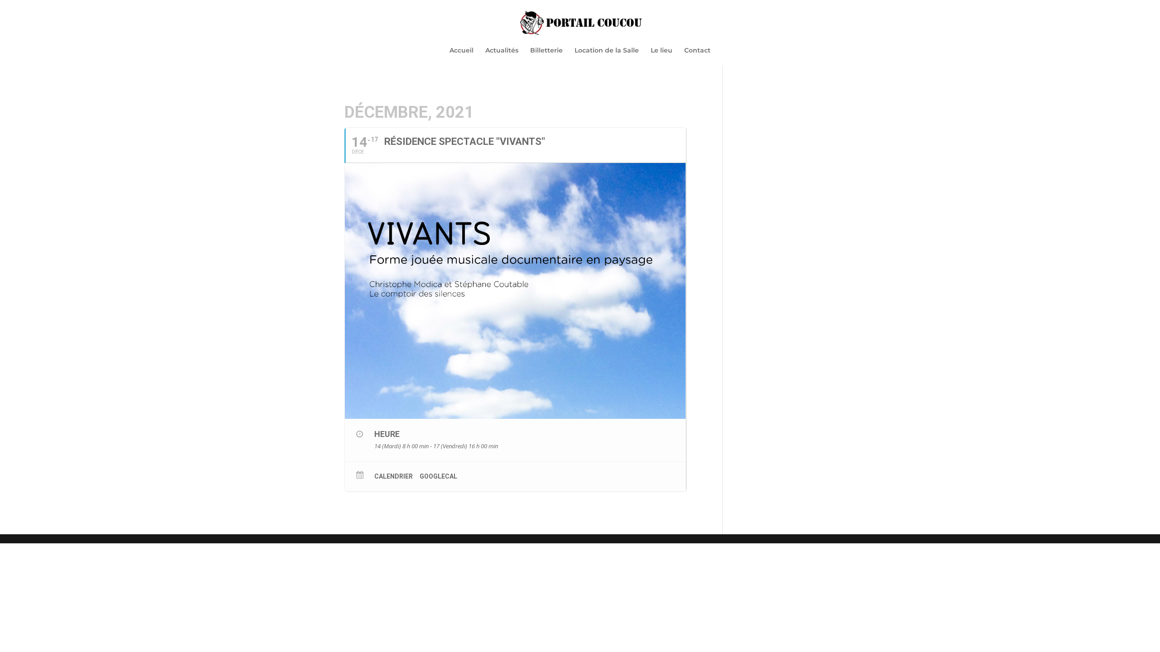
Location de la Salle (607, 50)
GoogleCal (438, 476)
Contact (697, 50)
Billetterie (546, 50)
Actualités (501, 50)
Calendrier (393, 476)
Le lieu (661, 50)
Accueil (462, 50)
